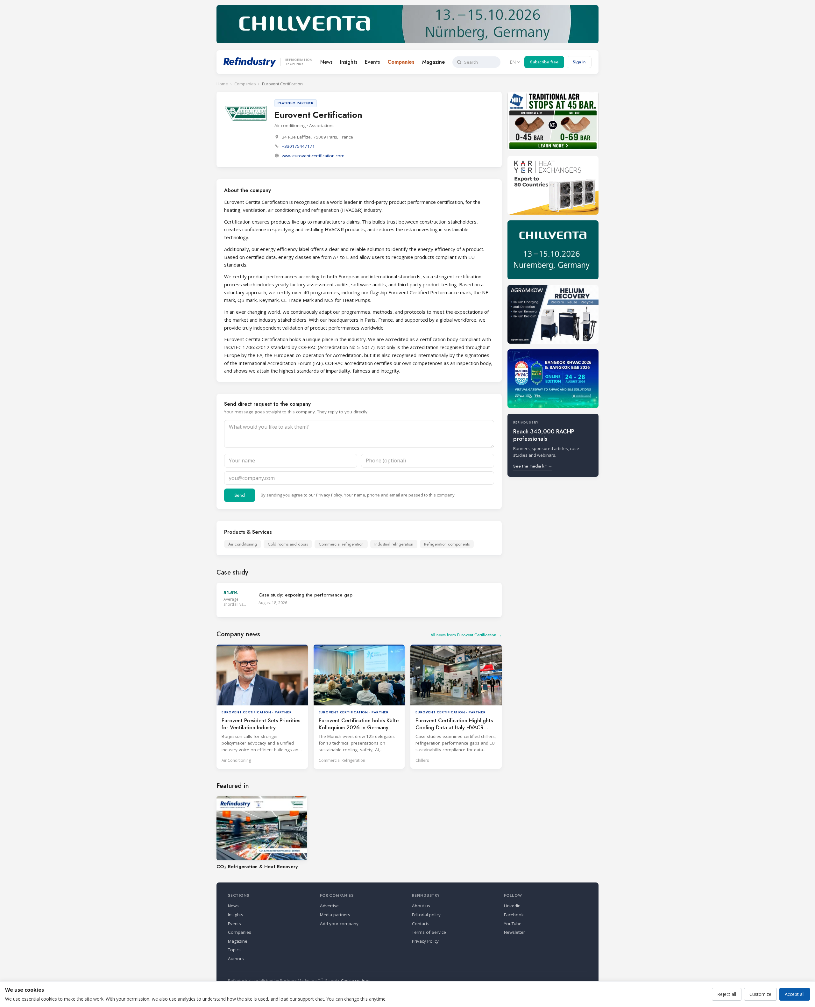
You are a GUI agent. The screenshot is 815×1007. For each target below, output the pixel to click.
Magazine (433, 62)
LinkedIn (512, 906)
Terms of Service (429, 932)
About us (421, 906)
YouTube (512, 923)
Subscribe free (544, 62)
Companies (401, 62)
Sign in (579, 62)
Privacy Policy (329, 495)
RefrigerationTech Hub (299, 62)
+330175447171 (298, 146)
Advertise (329, 906)
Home (222, 84)
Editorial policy (426, 915)
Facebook (514, 915)
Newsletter (514, 932)
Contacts (420, 923)
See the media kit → (532, 466)
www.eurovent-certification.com (313, 156)
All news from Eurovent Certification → (466, 635)
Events (372, 62)
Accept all (794, 994)
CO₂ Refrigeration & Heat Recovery (257, 866)
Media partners (335, 915)
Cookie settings (355, 980)
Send (239, 495)
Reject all (726, 994)
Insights (348, 62)
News (326, 62)
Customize (760, 994)
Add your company (339, 923)
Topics (234, 950)
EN (513, 62)
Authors (236, 958)
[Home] (249, 62)
